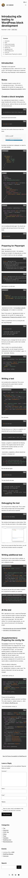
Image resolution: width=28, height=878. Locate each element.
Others (4, 834)
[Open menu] (25, 5)
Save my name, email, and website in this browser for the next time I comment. (13, 809)
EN (24, 2)
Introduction (6, 41)
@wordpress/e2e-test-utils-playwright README (14, 628)
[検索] (19, 867)
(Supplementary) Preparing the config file (12, 54)
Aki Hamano (9, 5)
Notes (5, 42)
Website (3, 802)
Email (3, 795)
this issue (9, 647)
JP (25, 2)
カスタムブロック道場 (8, 852)
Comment (4, 771)
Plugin (4, 836)
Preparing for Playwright (9, 46)
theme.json (5, 830)
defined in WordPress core (11, 703)
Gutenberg (5, 838)
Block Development (7, 841)
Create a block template (9, 44)
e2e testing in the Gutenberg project (11, 630)
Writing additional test (8, 50)
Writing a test (6, 47)
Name (3, 788)
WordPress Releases (8, 854)
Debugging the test (8, 49)
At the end (6, 52)
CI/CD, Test (14, 29)
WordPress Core (7, 840)
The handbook (5, 643)
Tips (4, 828)
